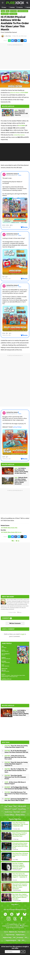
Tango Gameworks (6, 662)
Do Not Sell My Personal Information (15, 927)
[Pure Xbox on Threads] (15, 919)
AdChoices (24, 926)
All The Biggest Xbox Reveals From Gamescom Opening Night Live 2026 (16, 787)
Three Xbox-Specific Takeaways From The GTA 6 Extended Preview (15, 777)
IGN (14, 937)
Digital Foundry (20, 934)
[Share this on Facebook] (15, 40)
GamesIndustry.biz (11, 940)
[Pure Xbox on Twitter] (18, 914)
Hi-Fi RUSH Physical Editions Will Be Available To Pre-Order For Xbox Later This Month (15, 23)
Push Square (21, 932)
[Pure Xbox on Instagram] (8, 919)
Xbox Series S (13, 13)
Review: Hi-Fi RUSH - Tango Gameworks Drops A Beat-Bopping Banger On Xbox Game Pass (13, 676)
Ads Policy (17, 812)
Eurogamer (20, 937)
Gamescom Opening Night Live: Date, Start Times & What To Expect (16, 799)
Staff (15, 806)
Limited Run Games (22, 11)
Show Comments (16, 623)
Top (6, 806)
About (10, 806)
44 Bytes (17, 926)
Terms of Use (8, 812)
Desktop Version (20, 815)
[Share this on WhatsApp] (9, 40)
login (22, 634)
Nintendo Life (13, 932)
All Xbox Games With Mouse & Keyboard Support (15, 782)
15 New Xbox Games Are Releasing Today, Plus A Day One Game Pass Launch (15, 757)
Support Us (7, 809)
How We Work (22, 806)
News (3, 11)
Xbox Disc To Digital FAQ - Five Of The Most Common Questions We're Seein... (16, 770)
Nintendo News (7, 937)
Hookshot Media (13, 924)
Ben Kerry (8, 36)
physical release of (15, 92)
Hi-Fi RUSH (13, 11)
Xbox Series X (5, 13)
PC (4, 655)
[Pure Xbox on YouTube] (12, 914)
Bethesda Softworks (6, 658)
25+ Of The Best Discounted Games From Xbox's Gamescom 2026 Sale (16, 751)
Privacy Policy (22, 809)
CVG (19, 940)
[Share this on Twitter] (18, 40)
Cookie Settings (9, 815)
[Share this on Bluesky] (12, 40)
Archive (23, 812)
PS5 (2, 655)
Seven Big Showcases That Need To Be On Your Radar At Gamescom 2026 (16, 793)
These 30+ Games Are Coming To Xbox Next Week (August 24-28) (16, 746)
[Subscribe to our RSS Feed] (5, 914)
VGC (26, 937)
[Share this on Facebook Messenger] (25, 40)
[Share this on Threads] (22, 40)
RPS (23, 940)
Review (11, 532)
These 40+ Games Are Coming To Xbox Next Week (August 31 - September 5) (16, 764)
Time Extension (10, 934)
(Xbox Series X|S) (9, 528)
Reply (20, 612)
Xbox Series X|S (5, 651)
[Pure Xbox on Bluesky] (25, 914)
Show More (14, 904)
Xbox (7, 11)
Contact (14, 809)
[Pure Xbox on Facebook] (21, 919)
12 (18, 541)
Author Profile (12, 612)
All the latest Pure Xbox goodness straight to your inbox (15, 947)
